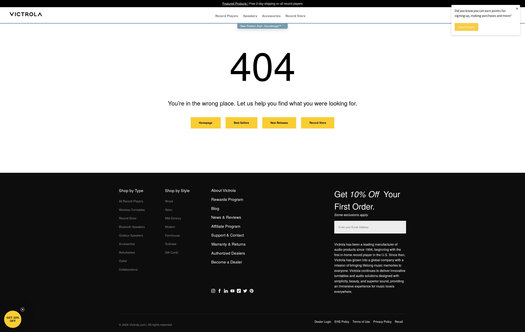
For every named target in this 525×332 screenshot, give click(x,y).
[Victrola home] (26, 15)
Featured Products (235, 3)
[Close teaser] (23, 309)
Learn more (466, 27)
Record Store (317, 123)
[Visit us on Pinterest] (251, 291)
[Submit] (402, 226)
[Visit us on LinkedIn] (226, 291)
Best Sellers (241, 123)
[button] (12, 319)
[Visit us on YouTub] (232, 291)
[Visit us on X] (245, 291)
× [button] (517, 8)
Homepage (205, 123)
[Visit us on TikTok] (239, 291)
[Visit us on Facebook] (219, 291)
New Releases (279, 123)
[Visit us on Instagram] (213, 291)
